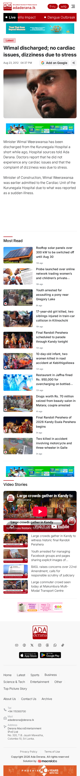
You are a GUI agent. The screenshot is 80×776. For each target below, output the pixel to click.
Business (51, 674)
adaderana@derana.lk (21, 719)
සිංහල (52, 6)
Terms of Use (52, 751)
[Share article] (74, 63)
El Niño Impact (19, 17)
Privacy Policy (28, 751)
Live (12, 17)
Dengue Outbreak (56, 17)
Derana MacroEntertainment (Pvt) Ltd (26, 733)
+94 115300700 (17, 711)
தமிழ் (64, 6)
